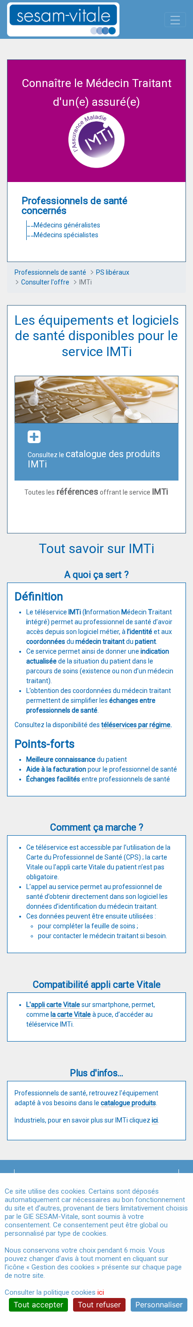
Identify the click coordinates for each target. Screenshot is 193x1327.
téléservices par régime (136, 725)
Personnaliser (159, 1304)
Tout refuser (99, 1304)
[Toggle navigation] (175, 19)
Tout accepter (38, 1304)
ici (100, 1292)
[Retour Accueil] (79, 19)
